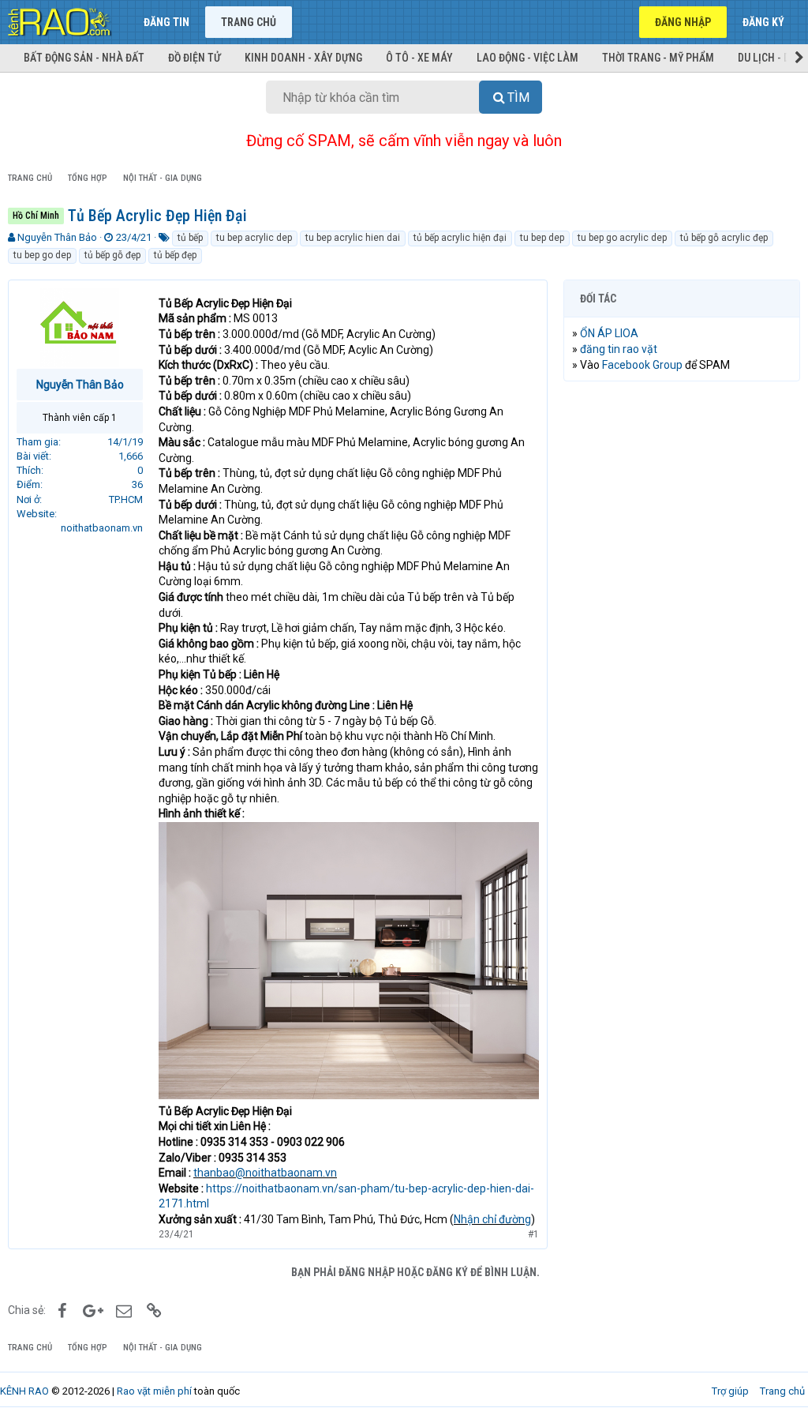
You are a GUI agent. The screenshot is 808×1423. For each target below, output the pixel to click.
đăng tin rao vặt (618, 349)
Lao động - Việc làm (527, 57)
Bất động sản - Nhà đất (84, 57)
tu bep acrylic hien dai (352, 237)
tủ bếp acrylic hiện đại (460, 237)
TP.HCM (126, 499)
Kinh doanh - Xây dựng (303, 57)
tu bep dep (542, 237)
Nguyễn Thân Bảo (57, 237)
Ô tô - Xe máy (419, 57)
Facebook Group (642, 365)
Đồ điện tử (194, 57)
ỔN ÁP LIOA (609, 333)
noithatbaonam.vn (102, 528)
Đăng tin (166, 22)
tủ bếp (190, 237)
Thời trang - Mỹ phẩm (658, 57)
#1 (533, 1234)
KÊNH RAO (24, 1391)
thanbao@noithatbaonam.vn (265, 1172)
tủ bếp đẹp (175, 255)
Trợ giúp (730, 1391)
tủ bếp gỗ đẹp (112, 255)
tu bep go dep (42, 255)
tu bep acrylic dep (254, 237)
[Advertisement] (681, 496)
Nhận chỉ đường (492, 1219)
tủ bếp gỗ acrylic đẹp (724, 237)
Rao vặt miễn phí (154, 1391)
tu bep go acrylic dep (622, 237)
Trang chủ (248, 22)
